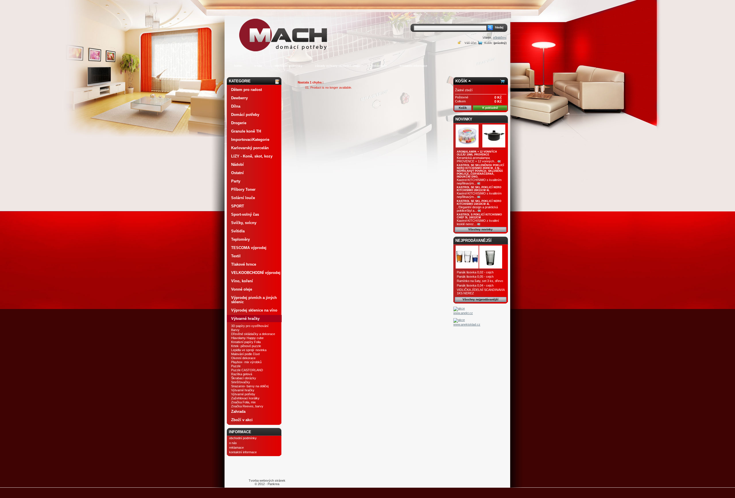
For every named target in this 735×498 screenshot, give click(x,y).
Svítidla (238, 231)
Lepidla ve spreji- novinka (248, 350)
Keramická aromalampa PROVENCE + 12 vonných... (477, 159)
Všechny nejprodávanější (480, 299)
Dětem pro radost (246, 89)
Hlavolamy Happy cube (247, 338)
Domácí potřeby (245, 114)
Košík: (488, 42)
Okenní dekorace (243, 358)
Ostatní (237, 173)
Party (235, 181)
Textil (236, 256)
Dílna (235, 106)
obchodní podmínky (288, 65)
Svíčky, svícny (243, 223)
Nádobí (237, 164)
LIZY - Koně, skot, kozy (251, 156)
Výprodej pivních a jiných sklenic (254, 299)
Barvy (235, 330)
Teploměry (240, 239)
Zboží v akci (242, 420)
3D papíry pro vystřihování (249, 326)
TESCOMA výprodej (248, 248)
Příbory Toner (243, 189)
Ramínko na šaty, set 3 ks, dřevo (480, 281)
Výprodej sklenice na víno (254, 310)
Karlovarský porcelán (250, 148)
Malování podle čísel (245, 354)
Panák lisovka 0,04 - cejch (475, 285)
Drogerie (238, 123)
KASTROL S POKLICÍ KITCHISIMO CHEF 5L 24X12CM (479, 216)
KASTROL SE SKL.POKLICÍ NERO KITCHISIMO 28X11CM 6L (479, 189)
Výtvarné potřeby (243, 394)
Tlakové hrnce (243, 264)
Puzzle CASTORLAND (247, 370)
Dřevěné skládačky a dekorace (253, 334)
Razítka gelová (241, 374)
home (238, 65)
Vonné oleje (241, 289)
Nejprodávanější (473, 240)
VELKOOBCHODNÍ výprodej (256, 273)
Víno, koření (242, 281)
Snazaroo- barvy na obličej (249, 386)
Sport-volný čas (245, 214)
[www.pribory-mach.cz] (284, 27)
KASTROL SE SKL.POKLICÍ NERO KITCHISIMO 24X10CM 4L (479, 202)
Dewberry (239, 98)
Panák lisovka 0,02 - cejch (475, 272)
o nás (258, 65)
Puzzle (236, 366)
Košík (461, 81)
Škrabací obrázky (243, 378)
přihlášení (499, 37)
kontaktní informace (413, 65)
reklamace (379, 65)
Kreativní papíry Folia (246, 342)
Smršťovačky (240, 382)
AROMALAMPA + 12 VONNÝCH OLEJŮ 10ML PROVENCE (477, 153)
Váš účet (470, 42)
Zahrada (238, 411)
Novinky (463, 119)
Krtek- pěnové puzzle (246, 346)
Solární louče (243, 198)
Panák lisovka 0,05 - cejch (475, 276)
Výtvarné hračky (245, 318)
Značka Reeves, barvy (247, 406)
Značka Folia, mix (243, 402)
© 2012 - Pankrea (267, 482)
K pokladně (490, 107)
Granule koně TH (246, 131)
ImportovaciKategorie (250, 139)
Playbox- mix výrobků (246, 362)
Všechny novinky (480, 229)
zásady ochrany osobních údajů (337, 65)
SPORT (237, 206)
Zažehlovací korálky (245, 398)
